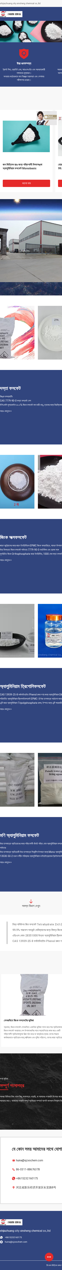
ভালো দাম (26, 183)
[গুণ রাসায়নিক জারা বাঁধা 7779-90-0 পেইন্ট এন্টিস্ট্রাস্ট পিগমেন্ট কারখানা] (17, 333)
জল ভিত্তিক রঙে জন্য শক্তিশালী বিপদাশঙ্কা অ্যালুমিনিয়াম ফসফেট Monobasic (22, 166)
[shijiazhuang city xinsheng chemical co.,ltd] (11, 13)
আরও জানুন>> (6, 411)
